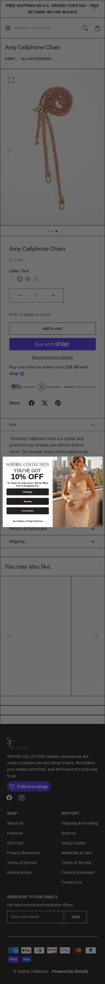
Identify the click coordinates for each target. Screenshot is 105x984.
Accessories (28, 511)
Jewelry (27, 501)
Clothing (27, 492)
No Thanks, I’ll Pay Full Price (28, 521)
